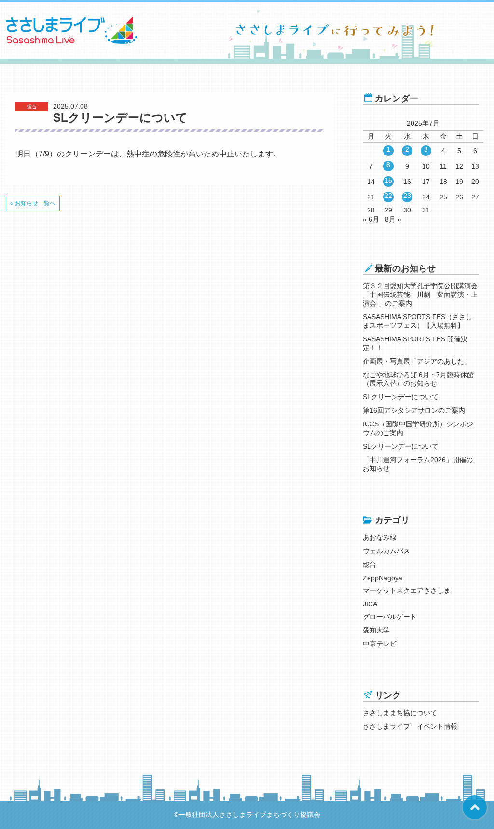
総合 (369, 564)
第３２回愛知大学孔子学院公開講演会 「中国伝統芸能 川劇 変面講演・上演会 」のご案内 (420, 294)
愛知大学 (376, 630)
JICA (370, 604)
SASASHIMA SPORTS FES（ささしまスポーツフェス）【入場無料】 (417, 321)
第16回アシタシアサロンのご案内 (414, 410)
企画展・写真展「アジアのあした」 (417, 361)
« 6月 (371, 219)
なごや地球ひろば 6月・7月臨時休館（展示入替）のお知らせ (418, 379)
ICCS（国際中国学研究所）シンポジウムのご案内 (418, 428)
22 (388, 195)
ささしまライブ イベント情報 (410, 726)
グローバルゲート (390, 616)
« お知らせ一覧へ (32, 203)
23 (407, 195)
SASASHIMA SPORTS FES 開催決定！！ (415, 343)
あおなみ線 (380, 537)
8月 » (393, 219)
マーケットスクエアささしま (407, 590)
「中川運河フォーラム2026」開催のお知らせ (418, 464)
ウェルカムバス (386, 551)
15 (388, 180)
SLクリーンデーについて (401, 397)
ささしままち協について (400, 713)
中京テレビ (380, 643)
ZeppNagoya (382, 578)
